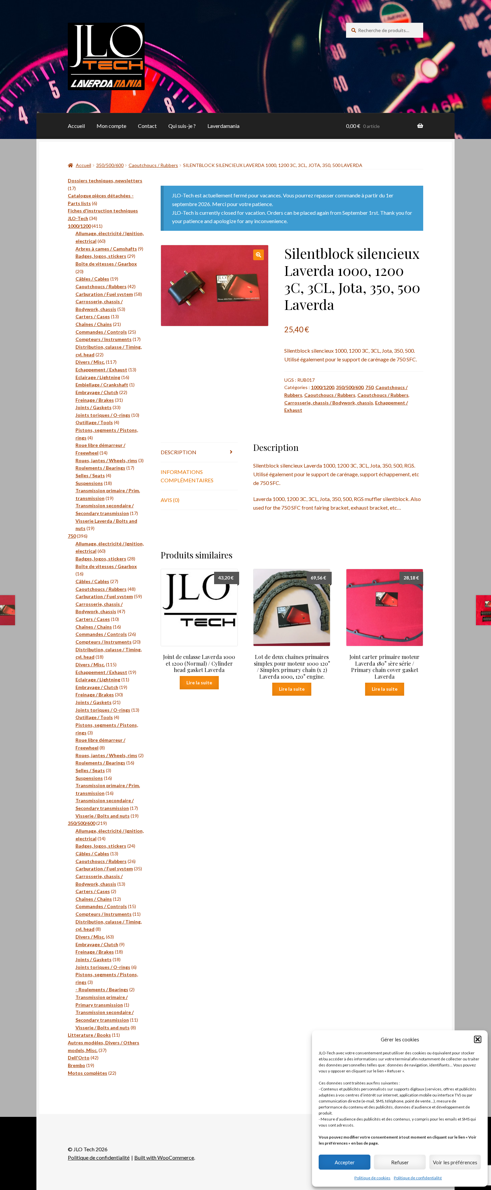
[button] (477, 1039)
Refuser (400, 1162)
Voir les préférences (455, 1162)
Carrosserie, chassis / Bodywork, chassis (328, 402)
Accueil (76, 126)
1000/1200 (322, 387)
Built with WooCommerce (164, 1157)
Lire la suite (199, 682)
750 (369, 387)
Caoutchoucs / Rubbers (153, 165)
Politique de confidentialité (418, 1177)
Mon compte (111, 126)
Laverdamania (223, 126)
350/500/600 (110, 165)
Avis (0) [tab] (170, 500)
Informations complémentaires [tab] (187, 476)
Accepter (345, 1162)
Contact (147, 126)
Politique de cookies (372, 1177)
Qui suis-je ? (182, 126)
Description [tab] (178, 452)
